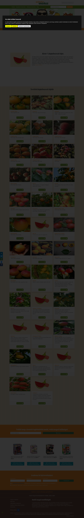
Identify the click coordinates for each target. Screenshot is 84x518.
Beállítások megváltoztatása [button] (24, 26)
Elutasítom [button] (15, 26)
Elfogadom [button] (8, 26)
